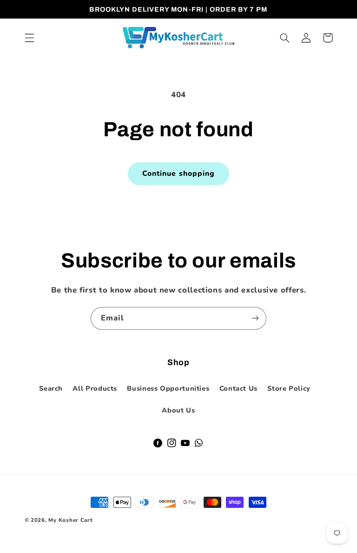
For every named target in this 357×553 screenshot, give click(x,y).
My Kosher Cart (70, 520)
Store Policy (289, 388)
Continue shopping (178, 173)
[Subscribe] (255, 318)
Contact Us (238, 388)
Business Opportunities (168, 388)
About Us (178, 410)
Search (51, 388)
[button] (29, 37)
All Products (95, 388)
